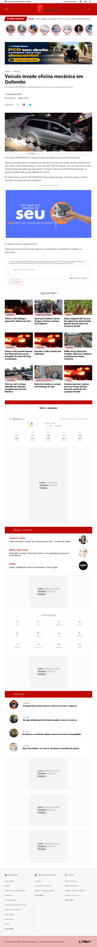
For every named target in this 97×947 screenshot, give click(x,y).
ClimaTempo (83, 419)
